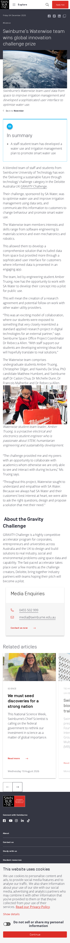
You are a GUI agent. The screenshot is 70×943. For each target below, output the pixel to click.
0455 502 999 (28, 610)
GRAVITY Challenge (34, 186)
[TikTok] (28, 821)
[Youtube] (10, 821)
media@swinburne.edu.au (37, 617)
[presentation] (17, 787)
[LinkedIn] (22, 821)
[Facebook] (4, 821)
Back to (15, 111)
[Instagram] (16, 821)
